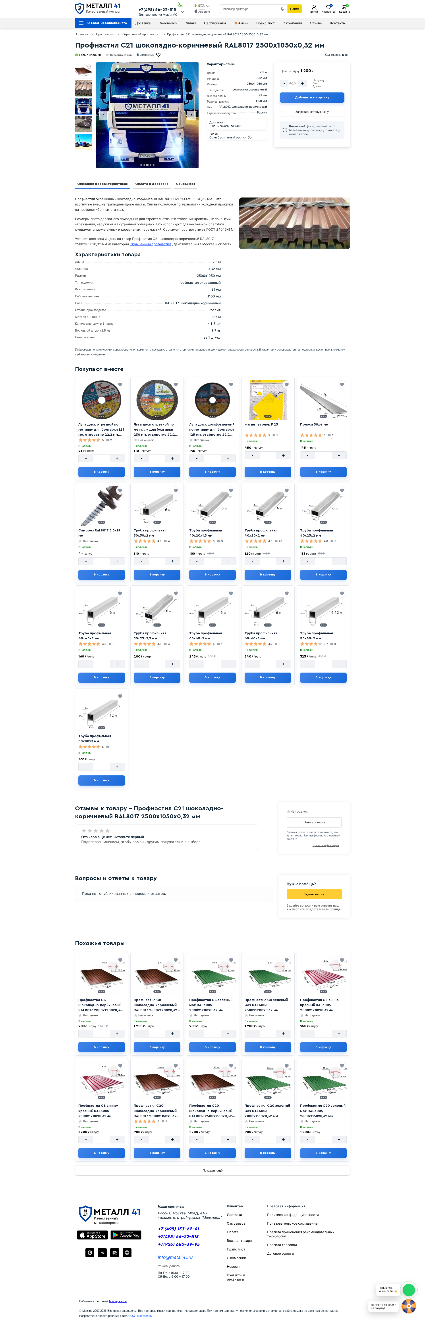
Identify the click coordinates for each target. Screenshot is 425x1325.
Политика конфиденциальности (293, 1215)
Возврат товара (239, 1241)
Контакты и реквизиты (236, 1277)
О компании (292, 23)
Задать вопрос (314, 894)
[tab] (141, 165)
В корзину (101, 471)
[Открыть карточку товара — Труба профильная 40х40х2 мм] (101, 609)
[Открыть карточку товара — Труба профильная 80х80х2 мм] (323, 609)
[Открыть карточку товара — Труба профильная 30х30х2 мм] (157, 506)
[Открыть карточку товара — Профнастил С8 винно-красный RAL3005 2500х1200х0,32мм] (101, 1081)
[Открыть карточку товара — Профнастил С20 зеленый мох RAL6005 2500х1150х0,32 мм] (323, 1081)
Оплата (190, 23)
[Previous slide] (103, 115)
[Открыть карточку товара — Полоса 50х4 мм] (323, 400)
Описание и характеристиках (102, 184)
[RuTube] (114, 1252)
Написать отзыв (314, 822)
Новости (234, 1266)
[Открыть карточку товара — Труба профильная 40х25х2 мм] (323, 506)
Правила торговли (282, 1245)
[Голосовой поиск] (282, 9)
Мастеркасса (118, 1301)
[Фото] (147, 115)
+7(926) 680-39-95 (178, 1244)
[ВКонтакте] (102, 1252)
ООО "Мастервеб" (140, 1315)
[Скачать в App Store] (202, 11)
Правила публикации (326, 845)
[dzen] (127, 1252)
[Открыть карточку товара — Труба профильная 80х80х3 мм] (101, 711)
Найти (294, 9)
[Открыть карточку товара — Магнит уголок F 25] (268, 400)
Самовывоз (167, 23)
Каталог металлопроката (107, 23)
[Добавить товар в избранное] (120, 384)
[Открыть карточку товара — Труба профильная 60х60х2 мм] (212, 609)
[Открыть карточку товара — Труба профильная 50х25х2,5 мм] (157, 609)
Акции (243, 23)
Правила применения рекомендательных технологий (300, 1234)
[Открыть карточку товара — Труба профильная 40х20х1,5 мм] (212, 506)
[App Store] (92, 1235)
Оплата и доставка (151, 184)
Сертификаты (215, 23)
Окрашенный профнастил (150, 244)
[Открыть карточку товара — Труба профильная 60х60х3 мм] (268, 609)
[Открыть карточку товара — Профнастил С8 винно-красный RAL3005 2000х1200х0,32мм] (323, 975)
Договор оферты (280, 1253)
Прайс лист (265, 23)
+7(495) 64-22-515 (157, 10)
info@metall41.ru (175, 1257)
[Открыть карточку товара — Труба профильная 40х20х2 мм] (268, 506)
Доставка (143, 23)
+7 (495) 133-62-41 (178, 1229)
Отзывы (316, 23)
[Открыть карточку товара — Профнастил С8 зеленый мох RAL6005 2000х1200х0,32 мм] (212, 975)
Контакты (338, 23)
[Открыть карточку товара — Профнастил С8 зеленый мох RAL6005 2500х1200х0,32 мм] (268, 975)
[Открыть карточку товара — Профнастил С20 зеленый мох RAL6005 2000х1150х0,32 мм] (268, 1081)
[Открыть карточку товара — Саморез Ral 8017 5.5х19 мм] (101, 506)
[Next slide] (191, 115)
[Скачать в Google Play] (202, 6)
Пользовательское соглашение (292, 1223)
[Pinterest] (89, 1252)
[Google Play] (125, 1235)
